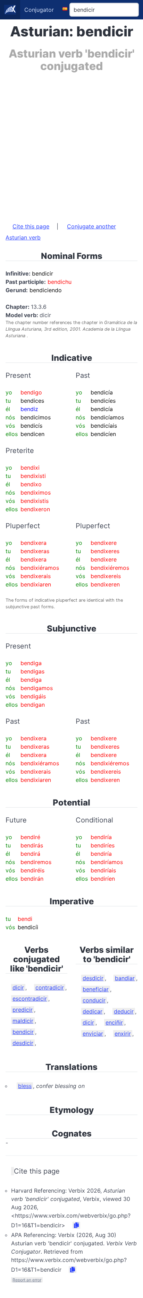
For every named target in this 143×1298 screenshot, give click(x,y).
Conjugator (39, 9)
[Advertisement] (71, 143)
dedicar (92, 1011)
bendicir (23, 1031)
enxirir (123, 1033)
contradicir (49, 987)
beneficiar (96, 989)
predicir (22, 1009)
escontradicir (29, 998)
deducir (124, 1011)
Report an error (26, 1279)
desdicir (22, 1042)
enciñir (114, 1022)
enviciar (93, 1033)
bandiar (125, 978)
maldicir (22, 1020)
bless (25, 1085)
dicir (18, 987)
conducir (94, 1000)
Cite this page (30, 226)
